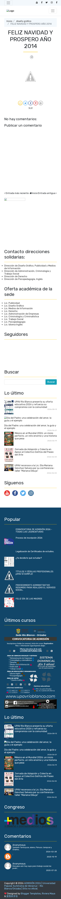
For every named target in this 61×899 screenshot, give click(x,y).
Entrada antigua (46, 193)
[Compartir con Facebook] (30, 103)
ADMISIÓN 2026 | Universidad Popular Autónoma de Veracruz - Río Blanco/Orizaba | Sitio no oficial (29, 886)
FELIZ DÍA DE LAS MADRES (29, 599)
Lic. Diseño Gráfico (14, 305)
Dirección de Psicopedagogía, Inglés (23, 279)
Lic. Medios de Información (18, 308)
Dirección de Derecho (15, 276)
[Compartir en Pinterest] (35, 103)
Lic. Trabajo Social (13, 319)
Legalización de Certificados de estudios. (35, 551)
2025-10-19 (52, 857)
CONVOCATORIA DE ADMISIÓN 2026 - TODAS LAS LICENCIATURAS (34, 530)
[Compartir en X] (25, 103)
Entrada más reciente (17, 193)
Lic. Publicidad (12, 303)
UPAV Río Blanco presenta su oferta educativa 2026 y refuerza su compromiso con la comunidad (34, 404)
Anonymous (18, 845)
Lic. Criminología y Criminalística (21, 316)
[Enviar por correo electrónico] (20, 103)
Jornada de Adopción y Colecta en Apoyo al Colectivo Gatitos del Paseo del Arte (34, 452)
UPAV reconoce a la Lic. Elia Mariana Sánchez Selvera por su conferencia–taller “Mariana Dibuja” (34, 468)
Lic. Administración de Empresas (21, 313)
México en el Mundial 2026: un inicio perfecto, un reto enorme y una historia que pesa (36, 436)
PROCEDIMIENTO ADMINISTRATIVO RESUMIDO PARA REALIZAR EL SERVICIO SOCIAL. (35, 587)
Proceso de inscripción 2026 (29, 538)
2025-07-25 (51, 870)
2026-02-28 (51, 852)
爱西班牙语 (12, 896)
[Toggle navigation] (8, 3)
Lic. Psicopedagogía (14, 322)
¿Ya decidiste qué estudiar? (29, 558)
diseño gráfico (23, 21)
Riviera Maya (48, 893)
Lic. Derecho (10, 311)
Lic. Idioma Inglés (13, 324)
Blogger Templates (31, 893)
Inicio (9, 21)
